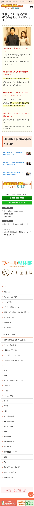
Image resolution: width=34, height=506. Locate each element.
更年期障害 (7, 436)
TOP (5, 286)
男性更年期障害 (9, 441)
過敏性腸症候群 (9, 421)
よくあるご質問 (9, 317)
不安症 (6, 406)
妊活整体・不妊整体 (10, 350)
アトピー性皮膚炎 (10, 345)
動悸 (5, 411)
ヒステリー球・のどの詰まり (13, 380)
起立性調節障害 (9, 416)
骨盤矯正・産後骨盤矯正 (12, 467)
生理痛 (6, 431)
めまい (6, 365)
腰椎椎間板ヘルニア (10, 452)
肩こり (6, 462)
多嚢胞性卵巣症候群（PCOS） (14, 360)
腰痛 (5, 457)
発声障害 (7, 385)
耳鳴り (6, 370)
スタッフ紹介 (8, 302)
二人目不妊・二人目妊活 (12, 355)
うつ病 (6, 401)
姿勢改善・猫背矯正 (10, 472)
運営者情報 (7, 327)
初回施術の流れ (9, 477)
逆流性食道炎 (8, 426)
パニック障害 (8, 396)
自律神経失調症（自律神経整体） (15, 340)
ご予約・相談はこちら (11, 307)
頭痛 (5, 375)
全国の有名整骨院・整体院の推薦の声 (17, 312)
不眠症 (6, 391)
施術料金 (7, 292)
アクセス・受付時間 (10, 297)
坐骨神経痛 (7, 447)
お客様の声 (7, 322)
